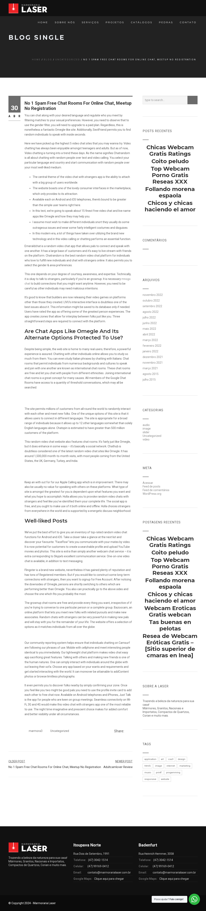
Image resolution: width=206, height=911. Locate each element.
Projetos (115, 22)
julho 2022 (149, 317)
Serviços (90, 22)
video (146, 439)
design (181, 759)
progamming (173, 772)
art (162, 759)
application (150, 759)
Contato (188, 22)
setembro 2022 (152, 306)
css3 (170, 759)
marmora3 (35, 731)
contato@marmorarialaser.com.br (109, 872)
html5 (147, 766)
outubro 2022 (151, 300)
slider (146, 432)
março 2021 (150, 368)
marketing (184, 766)
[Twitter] (131, 731)
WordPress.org (152, 493)
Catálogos (141, 22)
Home (43, 22)
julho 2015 (149, 379)
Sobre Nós (65, 22)
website (165, 779)
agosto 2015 (151, 374)
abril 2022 (149, 334)
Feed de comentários (156, 490)
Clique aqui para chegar (109, 878)
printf (159, 772)
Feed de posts (151, 486)
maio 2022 (149, 328)
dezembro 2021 (153, 357)
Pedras (166, 22)
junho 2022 (150, 323)
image (147, 428)
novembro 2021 (153, 362)
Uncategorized (67, 59)
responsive (150, 779)
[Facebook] (127, 731)
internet (171, 766)
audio (146, 425)
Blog (48, 59)
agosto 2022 (151, 311)
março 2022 (150, 340)
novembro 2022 (153, 294)
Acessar (148, 482)
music (147, 772)
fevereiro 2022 (152, 345)
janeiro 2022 (150, 351)
